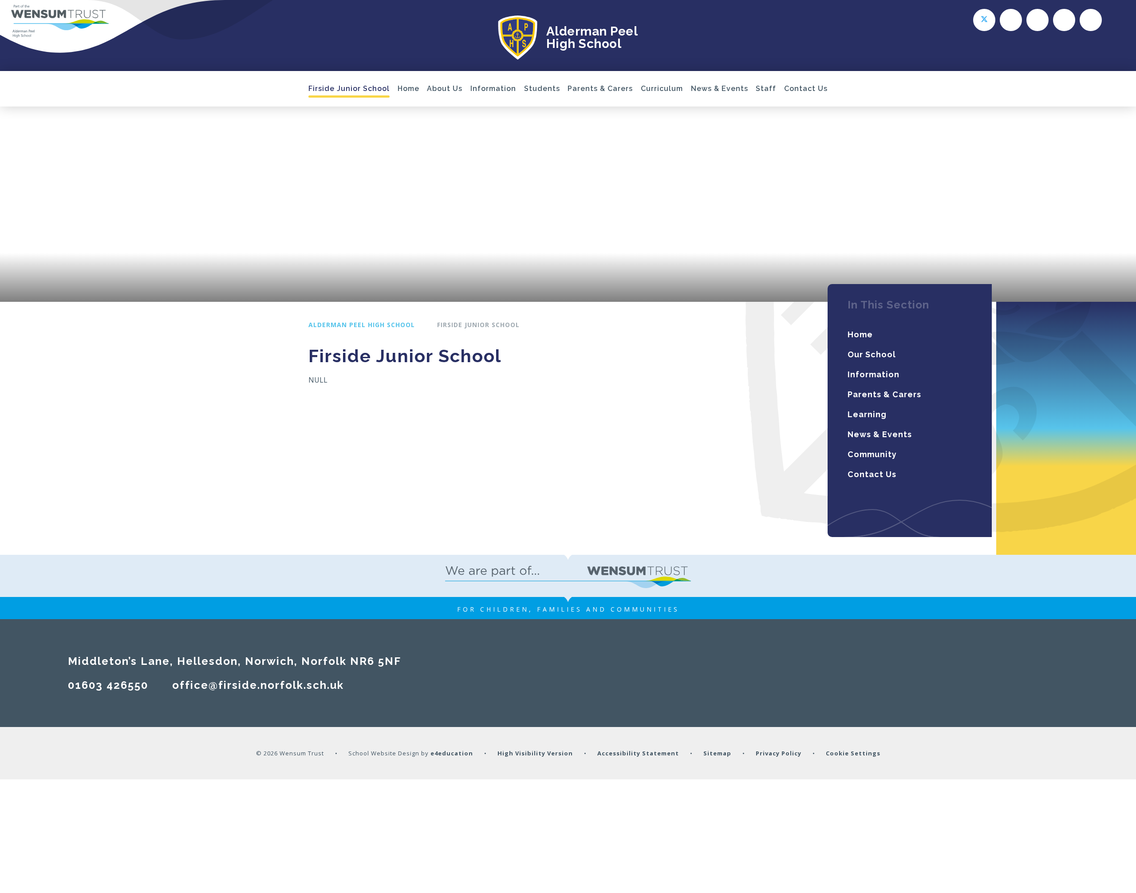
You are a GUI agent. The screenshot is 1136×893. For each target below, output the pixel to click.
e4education (451, 753)
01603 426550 (108, 685)
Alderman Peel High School (361, 324)
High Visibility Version (535, 753)
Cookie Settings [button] (853, 753)
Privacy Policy (778, 753)
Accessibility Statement (638, 753)
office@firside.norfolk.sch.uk (258, 685)
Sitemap (717, 753)
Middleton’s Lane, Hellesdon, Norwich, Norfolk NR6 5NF (234, 661)
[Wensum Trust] (60, 21)
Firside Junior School (478, 324)
